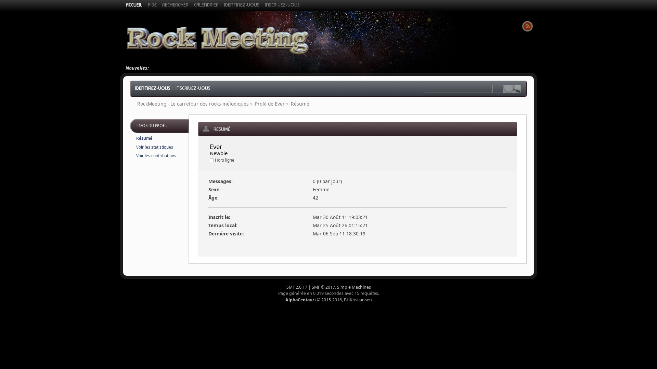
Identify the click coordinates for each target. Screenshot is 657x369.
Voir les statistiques (154, 147)
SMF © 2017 (323, 287)
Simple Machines (354, 287)
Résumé (144, 138)
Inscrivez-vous (193, 88)
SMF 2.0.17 (296, 287)
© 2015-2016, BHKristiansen (328, 300)
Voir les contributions (156, 155)
